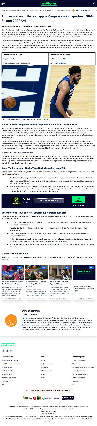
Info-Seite (5, 259)
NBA (23, 10)
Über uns (43, 361)
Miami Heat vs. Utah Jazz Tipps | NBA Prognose (59, 283)
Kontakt (43, 374)
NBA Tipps (5, 381)
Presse (43, 378)
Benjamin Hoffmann (88, 299)
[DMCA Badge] (27, 398)
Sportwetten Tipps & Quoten (10, 361)
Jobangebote (44, 367)
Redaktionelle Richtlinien (79, 361)
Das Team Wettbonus (47, 364)
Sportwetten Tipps (15, 10)
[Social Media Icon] (3, 350)
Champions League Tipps (9, 378)
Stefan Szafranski (82, 10)
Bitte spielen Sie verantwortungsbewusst (83, 367)
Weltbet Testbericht (79, 206)
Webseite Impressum (47, 371)
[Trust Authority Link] (47, 398)
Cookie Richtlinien (77, 381)
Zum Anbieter (78, 199)
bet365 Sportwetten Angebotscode (12, 364)
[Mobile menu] (3, 3)
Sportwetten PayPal (7, 371)
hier (23, 216)
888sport (51, 244)
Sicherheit (74, 364)
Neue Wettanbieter (7, 367)
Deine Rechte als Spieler (78, 371)
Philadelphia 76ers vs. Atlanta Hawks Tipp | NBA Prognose (12, 283)
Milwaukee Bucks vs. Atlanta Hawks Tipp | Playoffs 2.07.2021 (36, 284)
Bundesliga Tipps (7, 374)
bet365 (63, 59)
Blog (3, 385)
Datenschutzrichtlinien (78, 378)
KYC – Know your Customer (80, 374)
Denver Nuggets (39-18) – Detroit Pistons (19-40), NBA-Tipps (84, 288)
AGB (73, 385)
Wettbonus (5, 10)
